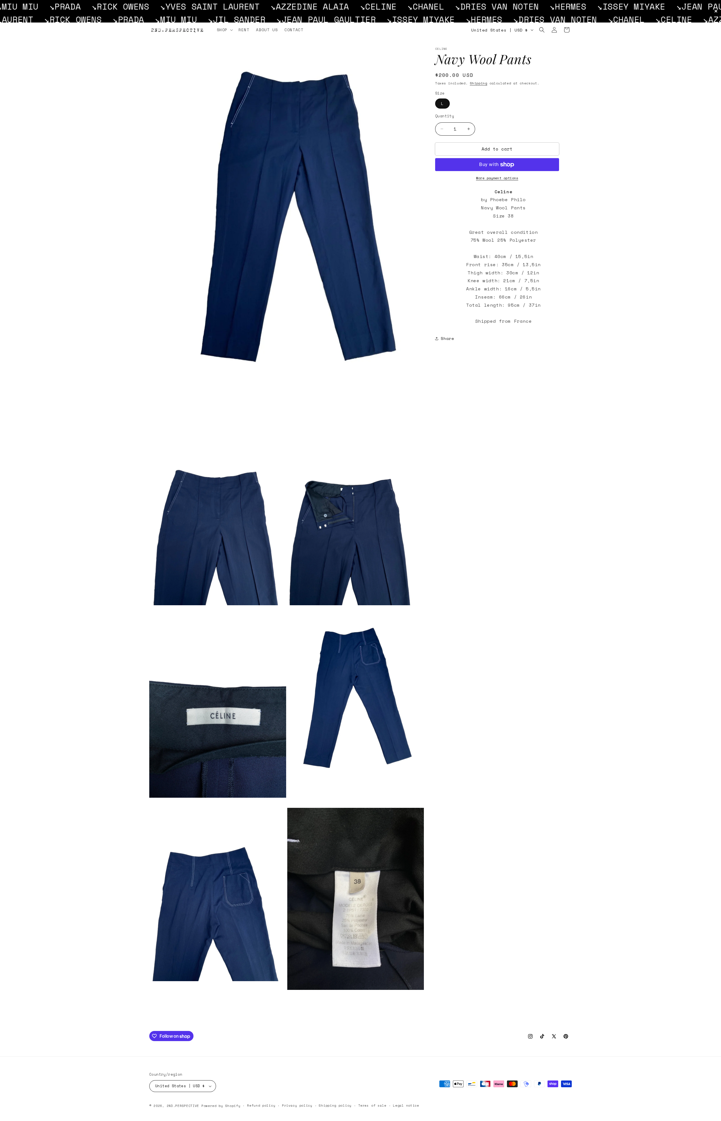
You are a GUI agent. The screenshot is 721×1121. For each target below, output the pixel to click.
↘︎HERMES (472, 6)
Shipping (478, 83)
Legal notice (406, 1105)
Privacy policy (297, 1105)
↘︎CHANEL (330, 6)
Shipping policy (335, 1105)
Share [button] (447, 338)
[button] (224, 30)
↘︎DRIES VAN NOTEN (401, 6)
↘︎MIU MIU (47, 19)
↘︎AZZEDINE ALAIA (214, 6)
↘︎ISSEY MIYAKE (536, 6)
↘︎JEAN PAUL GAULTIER (630, 6)
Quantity (444, 116)
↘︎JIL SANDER (107, 19)
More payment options (497, 178)
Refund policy (261, 1105)
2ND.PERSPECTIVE (183, 1106)
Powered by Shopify (221, 1106)
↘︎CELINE (282, 6)
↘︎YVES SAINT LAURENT (114, 6)
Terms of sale (372, 1105)
